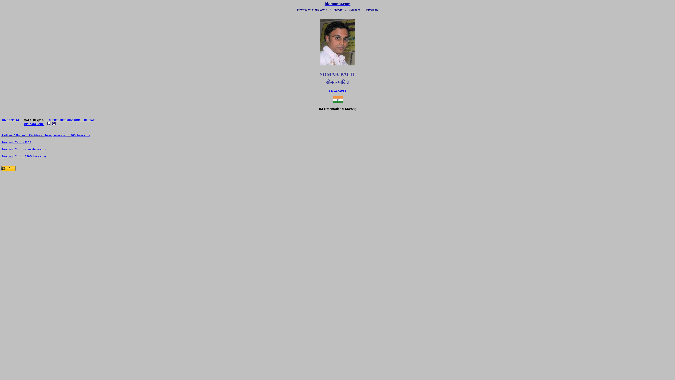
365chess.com (80, 135)
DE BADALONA (34, 124)
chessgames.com (55, 135)
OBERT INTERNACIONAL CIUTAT (72, 120)
